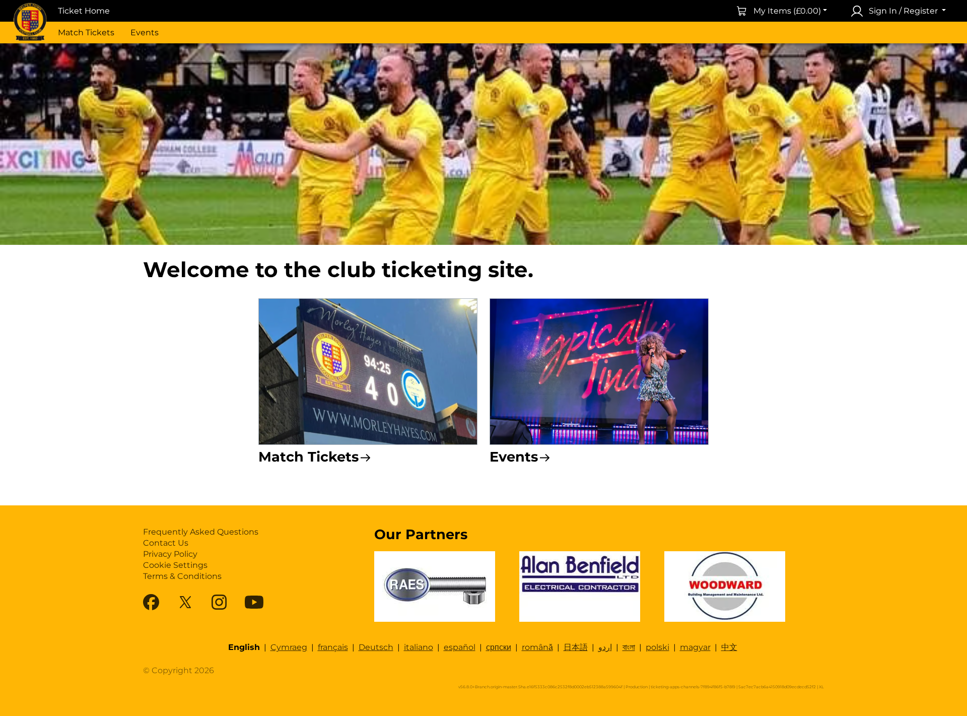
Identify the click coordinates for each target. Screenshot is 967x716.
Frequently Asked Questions (200, 532)
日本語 (576, 647)
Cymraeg (288, 647)
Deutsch (376, 647)
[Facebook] (151, 602)
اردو (605, 647)
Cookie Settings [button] (175, 565)
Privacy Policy (170, 554)
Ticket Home (84, 11)
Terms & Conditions (182, 576)
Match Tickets (86, 32)
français (333, 647)
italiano (418, 647)
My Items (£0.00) (787, 11)
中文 (729, 647)
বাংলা (629, 647)
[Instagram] (219, 602)
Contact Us (165, 543)
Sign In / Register (903, 11)
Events (144, 32)
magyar (695, 647)
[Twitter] (185, 602)
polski (657, 647)
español (459, 647)
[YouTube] (254, 602)
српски (498, 647)
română (537, 647)
